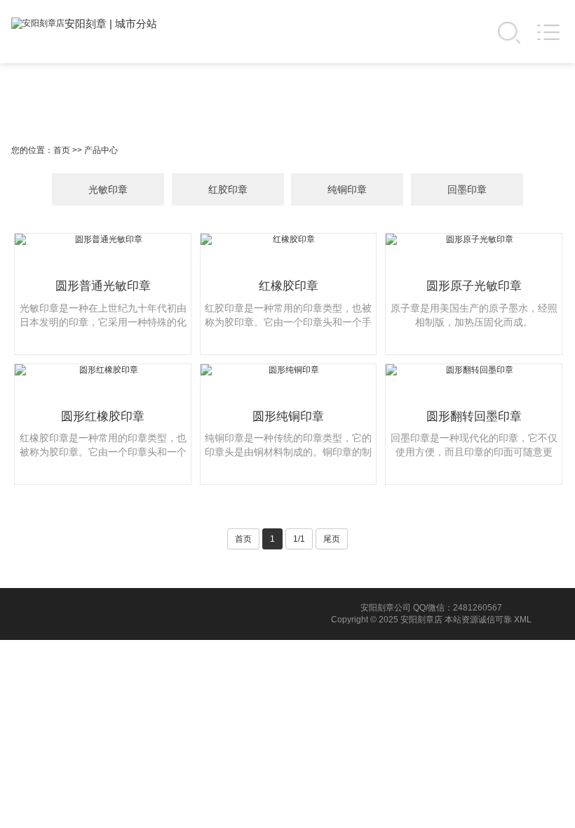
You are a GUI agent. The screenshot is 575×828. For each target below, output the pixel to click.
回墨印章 (467, 189)
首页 (61, 150)
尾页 (331, 539)
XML (523, 620)
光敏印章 (108, 189)
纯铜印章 (347, 189)
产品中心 (101, 150)
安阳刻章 (86, 23)
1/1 (299, 539)
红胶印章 (228, 189)
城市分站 (136, 23)
